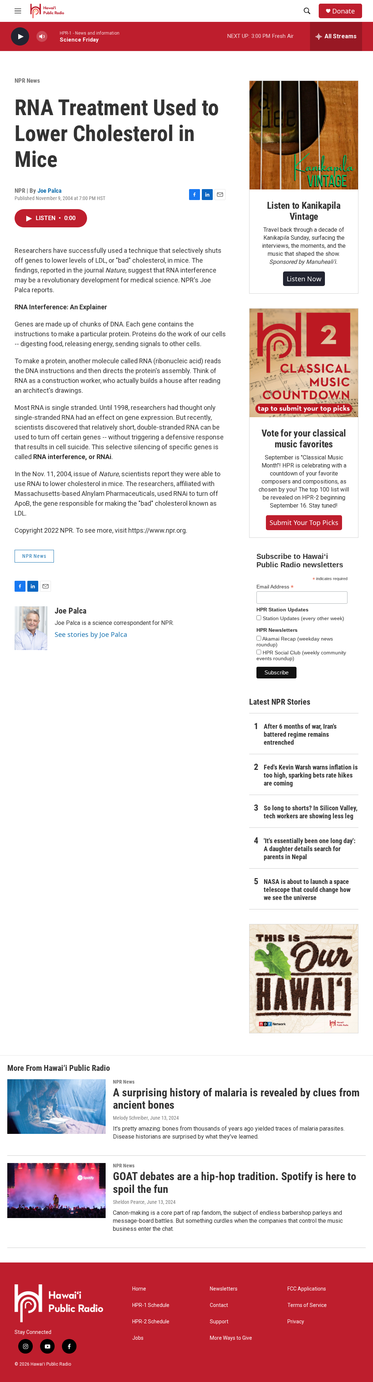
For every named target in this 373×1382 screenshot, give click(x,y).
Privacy (295, 1321)
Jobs (138, 1338)
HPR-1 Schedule (150, 1305)
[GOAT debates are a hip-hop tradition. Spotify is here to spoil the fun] (56, 1190)
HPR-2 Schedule (150, 1321)
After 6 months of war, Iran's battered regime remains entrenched (300, 734)
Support (219, 1321)
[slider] (53, 36)
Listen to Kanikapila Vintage (304, 211)
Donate (343, 11)
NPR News (27, 80)
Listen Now (304, 278)
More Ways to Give (231, 1338)
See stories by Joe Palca (91, 634)
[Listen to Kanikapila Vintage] (304, 135)
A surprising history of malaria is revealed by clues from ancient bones (236, 1099)
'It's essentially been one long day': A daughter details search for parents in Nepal (310, 849)
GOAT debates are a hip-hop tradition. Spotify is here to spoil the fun (234, 1182)
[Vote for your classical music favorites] (304, 363)
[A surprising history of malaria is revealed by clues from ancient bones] (56, 1106)
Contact (219, 1305)
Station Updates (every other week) (302, 618)
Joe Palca (50, 190)
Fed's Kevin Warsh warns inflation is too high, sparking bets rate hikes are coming (311, 775)
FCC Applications (306, 1289)
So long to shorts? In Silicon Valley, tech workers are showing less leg (310, 812)
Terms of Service (307, 1305)
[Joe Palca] (31, 628)
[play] (20, 36)
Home (139, 1289)
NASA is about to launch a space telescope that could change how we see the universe (307, 889)
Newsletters (223, 1289)
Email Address (275, 586)
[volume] (42, 36)
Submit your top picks (304, 522)
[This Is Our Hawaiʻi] (304, 978)
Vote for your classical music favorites (304, 439)
